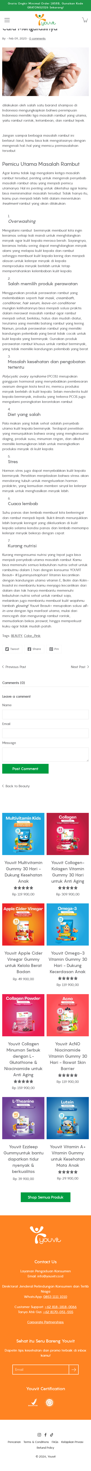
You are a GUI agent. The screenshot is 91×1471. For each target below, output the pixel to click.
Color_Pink (32, 635)
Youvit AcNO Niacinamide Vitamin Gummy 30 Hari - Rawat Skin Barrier (67, 1056)
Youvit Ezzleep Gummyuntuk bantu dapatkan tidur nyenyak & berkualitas (23, 1159)
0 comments (37, 38)
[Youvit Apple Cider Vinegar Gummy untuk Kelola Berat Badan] (23, 924)
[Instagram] (39, 1435)
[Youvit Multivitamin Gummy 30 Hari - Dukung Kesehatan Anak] (23, 834)
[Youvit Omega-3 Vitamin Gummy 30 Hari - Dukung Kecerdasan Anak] (68, 924)
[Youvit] (45, 19)
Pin (56, 649)
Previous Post (16, 667)
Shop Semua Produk (46, 1197)
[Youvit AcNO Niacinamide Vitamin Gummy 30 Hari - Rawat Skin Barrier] (68, 1015)
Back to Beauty (18, 786)
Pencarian (14, 1442)
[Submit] (74, 1370)
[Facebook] (45, 1435)
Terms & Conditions (36, 1442)
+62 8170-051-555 (58, 1312)
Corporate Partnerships (45, 1322)
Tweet (14, 649)
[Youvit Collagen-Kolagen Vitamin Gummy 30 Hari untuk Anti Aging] (68, 834)
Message (9, 742)
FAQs (55, 1442)
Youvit (51, 1456)
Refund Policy (45, 1448)
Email (6, 723)
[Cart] (85, 19)
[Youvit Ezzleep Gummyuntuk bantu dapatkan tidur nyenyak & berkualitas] (23, 1118)
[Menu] (7, 20)
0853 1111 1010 (55, 1296)
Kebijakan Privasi (72, 1442)
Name (7, 705)
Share (36, 649)
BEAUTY (16, 635)
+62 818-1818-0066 (61, 1307)
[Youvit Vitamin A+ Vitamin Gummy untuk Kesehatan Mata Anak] (68, 1118)
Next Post (78, 667)
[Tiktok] (52, 1435)
